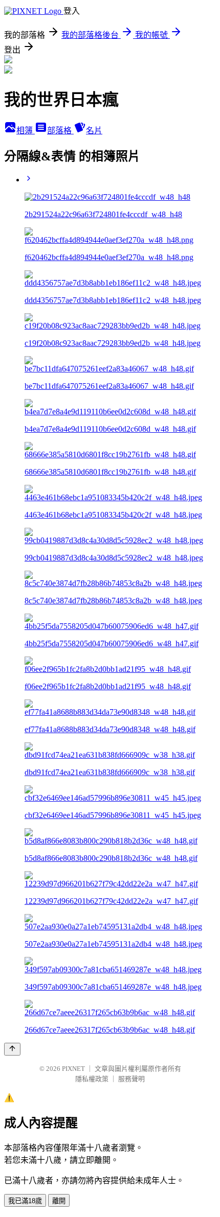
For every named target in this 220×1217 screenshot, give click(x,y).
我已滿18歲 (25, 1201)
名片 (94, 130)
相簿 (25, 130)
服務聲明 (131, 1079)
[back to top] (12, 1049)
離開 (58, 1201)
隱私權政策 (91, 1079)
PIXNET (73, 1068)
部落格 (60, 130)
